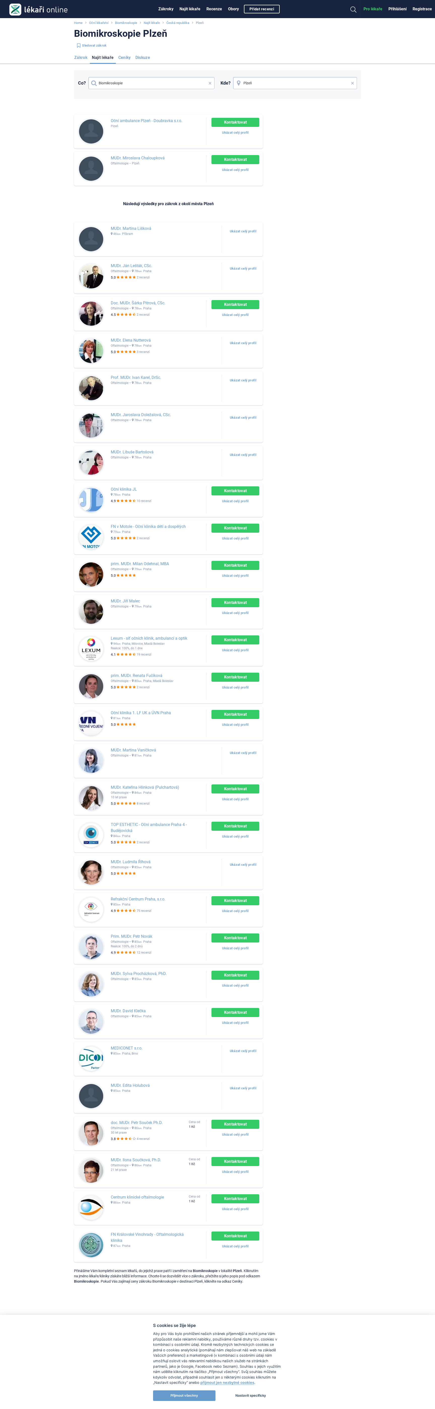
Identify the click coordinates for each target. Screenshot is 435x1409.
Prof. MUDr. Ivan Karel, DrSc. (136, 377)
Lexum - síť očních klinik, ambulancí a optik (149, 638)
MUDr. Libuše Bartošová (132, 452)
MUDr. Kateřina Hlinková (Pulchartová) (145, 787)
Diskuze (142, 57)
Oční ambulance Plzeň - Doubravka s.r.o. (146, 120)
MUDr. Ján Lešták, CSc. (131, 265)
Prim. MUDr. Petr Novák (131, 936)
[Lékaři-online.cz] (38, 9)
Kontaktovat (235, 122)
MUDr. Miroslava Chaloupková (138, 158)
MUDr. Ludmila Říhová (131, 861)
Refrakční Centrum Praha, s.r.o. (138, 899)
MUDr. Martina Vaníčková (133, 750)
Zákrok (80, 57)
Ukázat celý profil (235, 132)
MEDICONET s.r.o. (126, 1048)
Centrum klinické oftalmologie (137, 1197)
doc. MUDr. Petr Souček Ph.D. (137, 1122)
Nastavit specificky (250, 1395)
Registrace (422, 9)
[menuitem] (165, 9)
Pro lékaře (373, 9)
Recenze (214, 9)
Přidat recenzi (261, 9)
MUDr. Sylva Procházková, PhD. (139, 973)
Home (78, 23)
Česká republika (177, 23)
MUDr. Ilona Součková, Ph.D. (136, 1160)
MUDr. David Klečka (128, 1010)
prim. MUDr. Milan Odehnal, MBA (140, 563)
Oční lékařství (98, 23)
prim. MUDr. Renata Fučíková (136, 675)
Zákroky (165, 9)
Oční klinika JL (124, 489)
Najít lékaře (189, 9)
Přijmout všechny (184, 1395)
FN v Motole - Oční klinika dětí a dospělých (148, 526)
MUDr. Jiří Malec (125, 601)
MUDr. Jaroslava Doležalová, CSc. (141, 414)
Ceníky (124, 57)
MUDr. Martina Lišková (131, 228)
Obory (233, 9)
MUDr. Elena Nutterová (131, 340)
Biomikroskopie (126, 23)
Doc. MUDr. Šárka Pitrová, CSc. (138, 303)
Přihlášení (397, 9)
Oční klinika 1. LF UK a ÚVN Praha (141, 712)
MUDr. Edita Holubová (130, 1085)
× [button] (210, 83)
